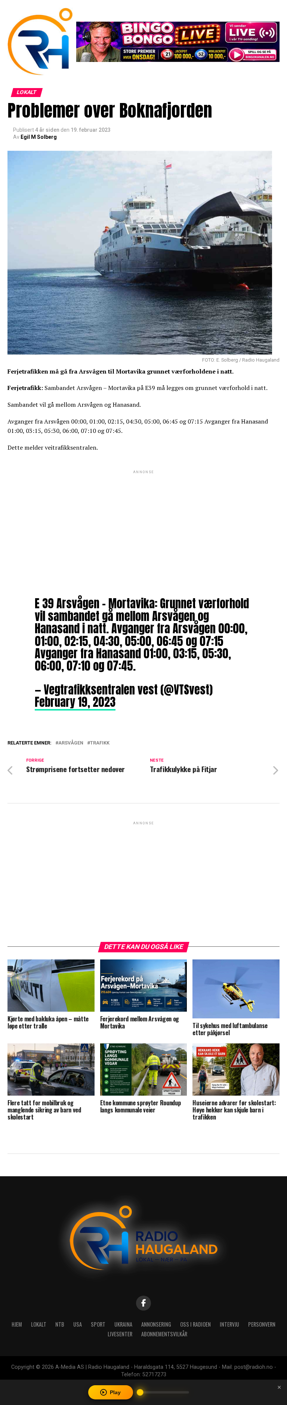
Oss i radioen (195, 1324)
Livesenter (120, 1334)
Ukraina (123, 1324)
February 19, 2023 (75, 702)
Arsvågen (70, 743)
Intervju (229, 1324)
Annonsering (156, 1324)
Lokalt (38, 1324)
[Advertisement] (143, 527)
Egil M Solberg (39, 137)
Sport (98, 1324)
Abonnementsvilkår (164, 1334)
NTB (59, 1324)
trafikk (99, 743)
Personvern (261, 1324)
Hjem (17, 1324)
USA (77, 1324)
